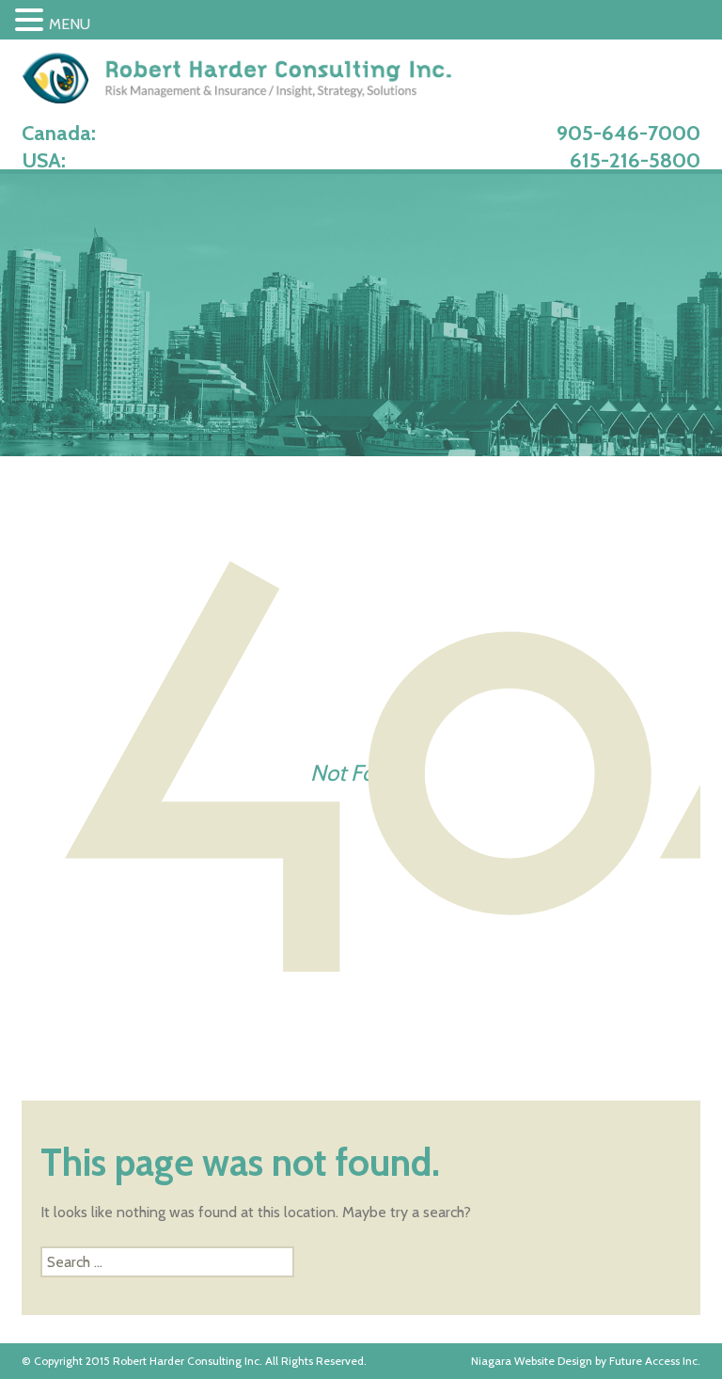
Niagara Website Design (531, 1361)
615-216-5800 (635, 160)
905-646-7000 (628, 133)
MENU (69, 24)
